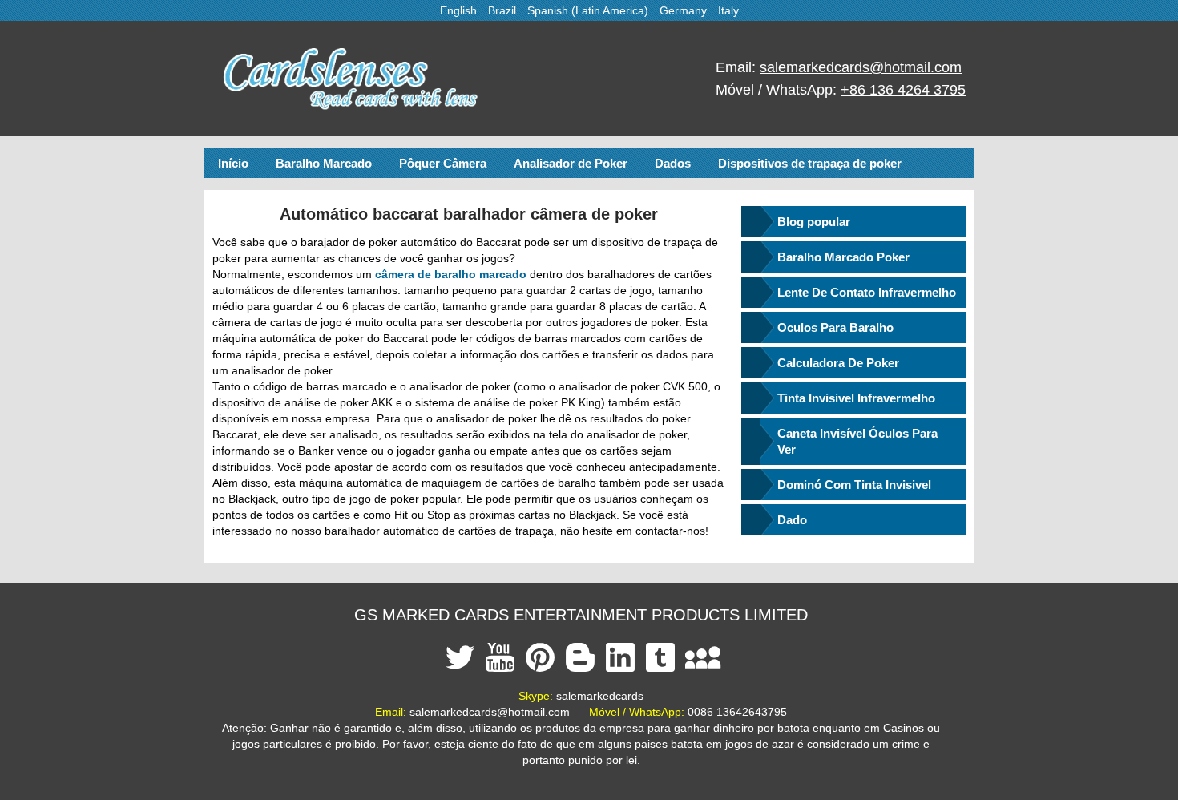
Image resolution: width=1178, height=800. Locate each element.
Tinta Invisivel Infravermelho (856, 398)
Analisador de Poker (570, 163)
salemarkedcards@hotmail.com (861, 67)
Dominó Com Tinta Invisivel (854, 484)
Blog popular (813, 221)
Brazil (502, 10)
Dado (792, 520)
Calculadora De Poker (838, 363)
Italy (728, 10)
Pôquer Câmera (442, 163)
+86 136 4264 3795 (903, 90)
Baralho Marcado (324, 163)
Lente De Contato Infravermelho (866, 292)
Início (233, 163)
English (458, 10)
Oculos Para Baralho (835, 327)
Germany (683, 10)
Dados (673, 163)
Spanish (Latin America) (587, 10)
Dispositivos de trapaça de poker (810, 163)
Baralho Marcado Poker (843, 257)
